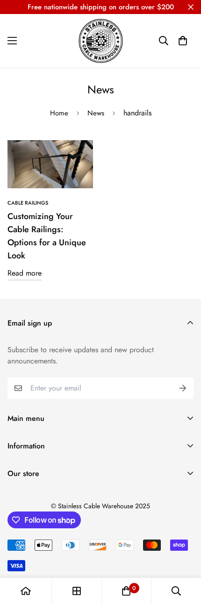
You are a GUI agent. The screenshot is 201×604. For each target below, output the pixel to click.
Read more (24, 273)
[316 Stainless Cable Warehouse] (101, 41)
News (95, 113)
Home (59, 113)
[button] (183, 40)
